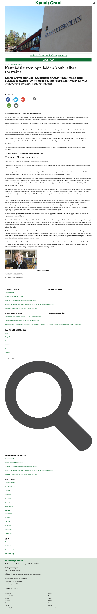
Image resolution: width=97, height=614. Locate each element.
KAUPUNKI (8, 495)
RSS (6, 349)
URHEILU (8, 522)
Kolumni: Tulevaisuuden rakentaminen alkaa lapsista (21, 300)
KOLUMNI (8, 498)
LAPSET (7, 510)
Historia (7, 491)
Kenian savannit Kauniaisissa (14, 297)
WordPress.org (9, 554)
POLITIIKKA (9, 514)
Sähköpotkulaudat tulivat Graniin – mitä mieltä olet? (21, 308)
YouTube (7, 353)
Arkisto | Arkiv (12, 589)
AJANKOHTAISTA (10, 483)
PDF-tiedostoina (17, 582)
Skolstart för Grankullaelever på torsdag (48, 55)
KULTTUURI (9, 506)
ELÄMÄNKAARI (10, 487)
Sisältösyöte (8, 546)
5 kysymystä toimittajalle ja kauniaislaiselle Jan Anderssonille (24, 317)
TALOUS (7, 518)
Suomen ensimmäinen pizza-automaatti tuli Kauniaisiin (22, 321)
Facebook (8, 341)
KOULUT (8, 502)
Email (6, 333)
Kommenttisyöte (10, 550)
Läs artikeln (48, 60)
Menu (3, 3)
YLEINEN (8, 526)
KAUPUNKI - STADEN (16, 64)
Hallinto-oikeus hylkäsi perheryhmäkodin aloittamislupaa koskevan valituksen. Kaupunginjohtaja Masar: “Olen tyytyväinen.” (43, 325)
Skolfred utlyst (9, 293)
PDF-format (19, 584)
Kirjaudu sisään (9, 542)
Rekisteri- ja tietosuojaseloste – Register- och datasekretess (23, 574)
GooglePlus (8, 337)
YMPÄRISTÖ (9, 530)
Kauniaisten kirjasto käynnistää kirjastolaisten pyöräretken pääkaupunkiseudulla (29, 304)
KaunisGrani (48, 3)
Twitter (7, 345)
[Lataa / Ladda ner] (35, 98)
